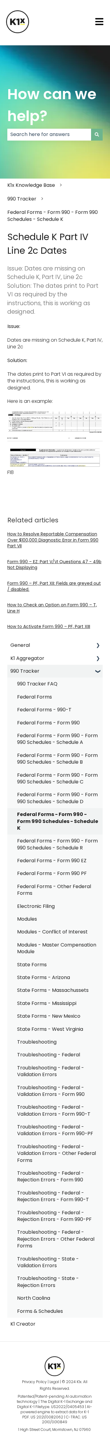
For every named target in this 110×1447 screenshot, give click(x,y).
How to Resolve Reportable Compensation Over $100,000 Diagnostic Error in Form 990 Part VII (52, 540)
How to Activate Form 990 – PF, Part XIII (48, 626)
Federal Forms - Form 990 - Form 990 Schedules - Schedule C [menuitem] (57, 778)
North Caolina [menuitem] (33, 1298)
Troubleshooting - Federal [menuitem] (48, 1054)
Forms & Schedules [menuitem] (40, 1311)
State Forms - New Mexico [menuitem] (48, 1016)
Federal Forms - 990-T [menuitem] (44, 709)
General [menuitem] (20, 645)
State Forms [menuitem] (32, 964)
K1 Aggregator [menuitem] (27, 658)
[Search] (97, 134)
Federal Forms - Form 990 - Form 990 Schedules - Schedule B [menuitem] (57, 758)
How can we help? (51, 105)
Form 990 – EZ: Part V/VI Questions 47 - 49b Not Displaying (54, 565)
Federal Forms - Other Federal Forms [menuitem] (54, 890)
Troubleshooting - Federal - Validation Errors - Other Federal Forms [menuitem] (56, 1153)
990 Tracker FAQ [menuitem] (37, 683)
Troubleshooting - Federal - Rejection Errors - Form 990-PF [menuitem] (54, 1216)
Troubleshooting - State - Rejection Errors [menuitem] (48, 1281)
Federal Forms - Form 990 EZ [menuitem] (51, 860)
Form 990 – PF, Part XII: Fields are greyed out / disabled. (54, 586)
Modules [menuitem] (27, 918)
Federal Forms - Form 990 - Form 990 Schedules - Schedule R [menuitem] (57, 844)
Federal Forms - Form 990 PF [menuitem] (52, 873)
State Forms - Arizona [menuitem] (43, 977)
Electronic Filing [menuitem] (36, 906)
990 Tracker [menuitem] (24, 671)
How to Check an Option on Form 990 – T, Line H (52, 608)
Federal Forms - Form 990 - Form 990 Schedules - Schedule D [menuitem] (57, 798)
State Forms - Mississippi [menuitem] (46, 1003)
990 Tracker (21, 198)
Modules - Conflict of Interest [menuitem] (52, 931)
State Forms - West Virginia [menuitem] (50, 1029)
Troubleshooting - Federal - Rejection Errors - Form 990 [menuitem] (50, 1176)
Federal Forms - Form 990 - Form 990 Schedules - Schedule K (52, 215)
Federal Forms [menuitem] (34, 696)
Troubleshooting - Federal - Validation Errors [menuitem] (50, 1071)
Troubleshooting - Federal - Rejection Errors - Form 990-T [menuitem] (53, 1196)
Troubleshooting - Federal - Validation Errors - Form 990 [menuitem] (51, 1091)
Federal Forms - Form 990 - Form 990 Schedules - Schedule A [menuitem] (57, 739)
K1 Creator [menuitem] (22, 1323)
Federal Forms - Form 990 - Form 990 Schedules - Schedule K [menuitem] (57, 821)
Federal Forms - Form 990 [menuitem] (48, 722)
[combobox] (49, 134)
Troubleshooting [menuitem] (37, 1041)
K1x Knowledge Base (31, 185)
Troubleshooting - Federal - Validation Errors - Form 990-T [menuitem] (53, 1110)
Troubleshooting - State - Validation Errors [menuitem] (48, 1262)
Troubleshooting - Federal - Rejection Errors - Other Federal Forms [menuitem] (55, 1239)
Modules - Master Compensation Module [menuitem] (56, 948)
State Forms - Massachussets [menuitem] (53, 990)
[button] (98, 646)
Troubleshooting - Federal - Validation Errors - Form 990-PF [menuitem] (55, 1130)
